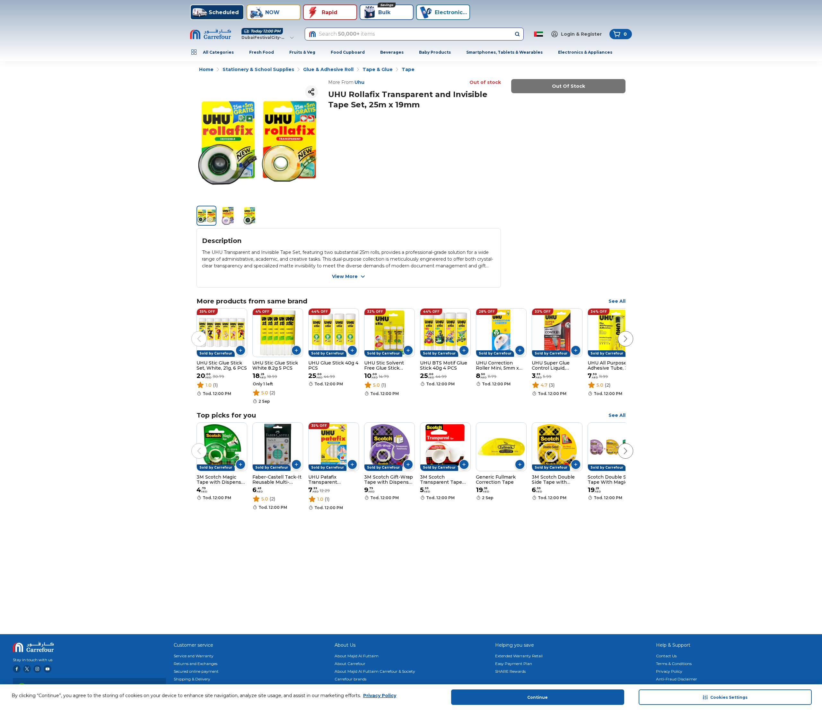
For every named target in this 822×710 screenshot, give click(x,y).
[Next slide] (619, 332)
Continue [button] (537, 697)
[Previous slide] (192, 332)
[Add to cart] (240, 350)
